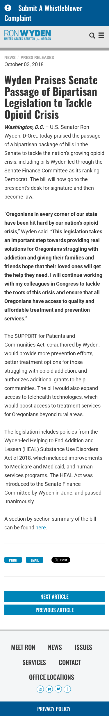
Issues (83, 647)
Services (34, 662)
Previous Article (54, 610)
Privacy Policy (54, 709)
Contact (70, 662)
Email (35, 560)
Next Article (54, 596)
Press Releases (37, 57)
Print (13, 560)
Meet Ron (23, 647)
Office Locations (51, 676)
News (10, 57)
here (40, 527)
